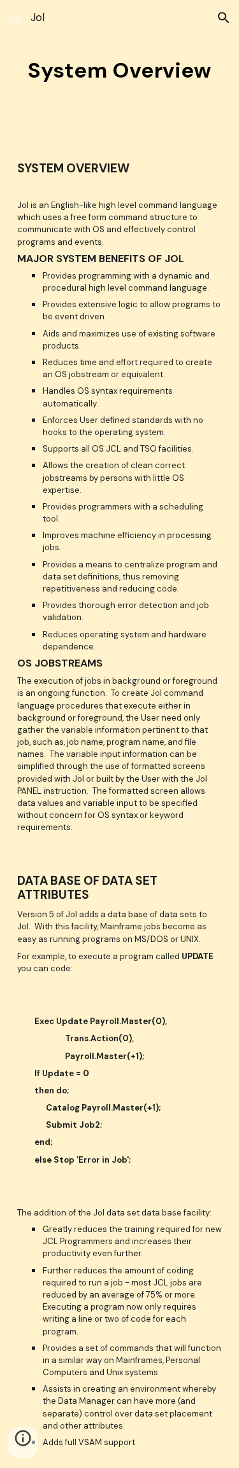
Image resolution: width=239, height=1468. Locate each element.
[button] (15, 17)
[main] (120, 70)
